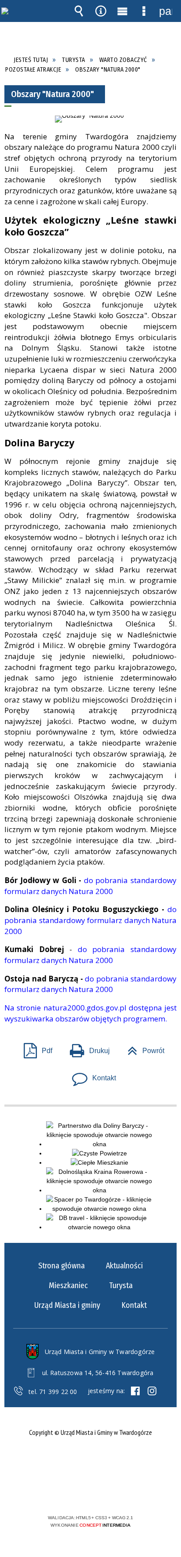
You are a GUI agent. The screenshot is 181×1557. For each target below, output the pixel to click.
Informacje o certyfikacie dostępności (90, 1461)
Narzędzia (100, 11)
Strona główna (61, 1266)
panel (165, 11)
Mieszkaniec (68, 1285)
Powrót (142, 1048)
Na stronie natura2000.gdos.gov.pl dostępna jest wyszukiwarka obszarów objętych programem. (90, 1013)
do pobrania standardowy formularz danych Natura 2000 (90, 885)
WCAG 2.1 (117, 1492)
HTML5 (76, 1492)
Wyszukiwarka (79, 11)
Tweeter (152, 1391)
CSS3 (89, 1492)
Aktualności (124, 1266)
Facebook (135, 1391)
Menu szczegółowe (144, 11)
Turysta (121, 1285)
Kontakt (90, 1075)
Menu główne (122, 11)
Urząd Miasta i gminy (67, 1305)
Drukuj (86, 1048)
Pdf (34, 1048)
